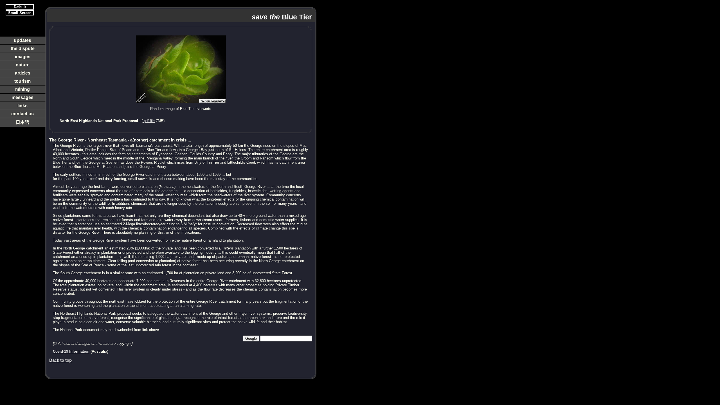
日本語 (22, 122)
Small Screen (20, 13)
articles (22, 73)
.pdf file (149, 121)
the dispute (23, 48)
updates (22, 40)
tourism (22, 81)
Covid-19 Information (71, 351)
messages (22, 97)
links (22, 105)
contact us (22, 113)
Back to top (60, 360)
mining (22, 89)
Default (20, 7)
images (22, 56)
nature (23, 64)
